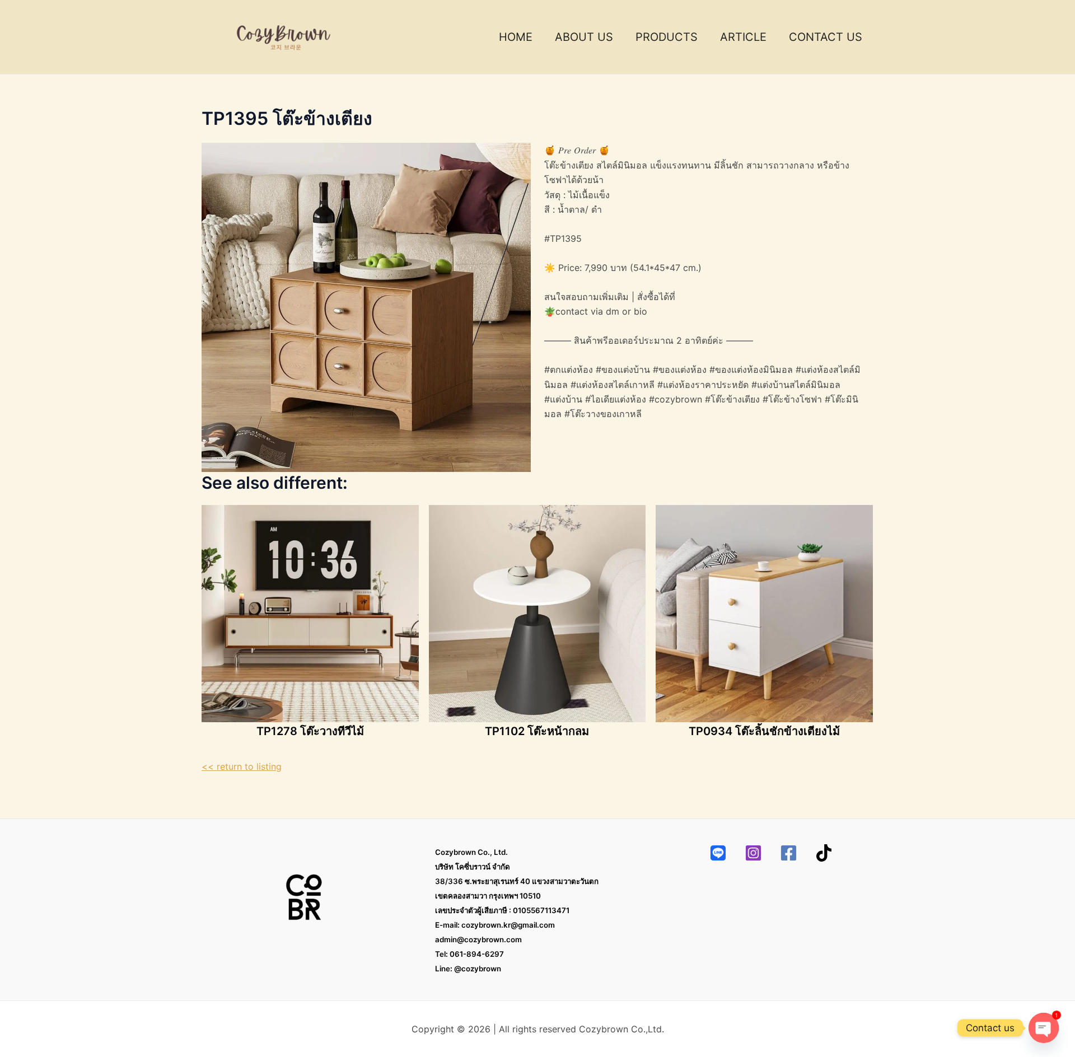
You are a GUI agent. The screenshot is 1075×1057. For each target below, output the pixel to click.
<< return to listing (242, 766)
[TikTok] (824, 853)
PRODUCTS (666, 37)
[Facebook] (788, 853)
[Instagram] (753, 853)
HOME (515, 37)
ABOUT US (584, 37)
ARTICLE (743, 37)
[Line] (718, 853)
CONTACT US (825, 37)
